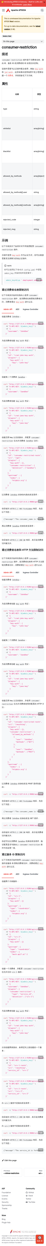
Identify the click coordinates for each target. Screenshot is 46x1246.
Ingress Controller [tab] (30, 309)
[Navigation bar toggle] (3, 10)
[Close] (44, 2)
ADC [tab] (17, 309)
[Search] (42, 10)
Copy (39, 280)
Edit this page (11, 1160)
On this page (8, 41)
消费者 (10, 75)
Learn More (27, 5)
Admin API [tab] (8, 309)
